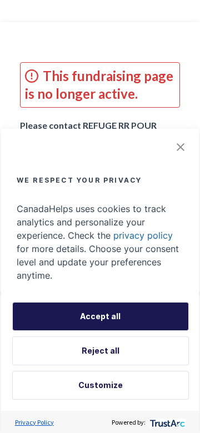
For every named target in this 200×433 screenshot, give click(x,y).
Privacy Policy (34, 422)
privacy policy (143, 235)
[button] (180, 147)
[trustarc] (166, 422)
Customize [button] (100, 385)
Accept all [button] (100, 316)
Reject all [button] (100, 350)
